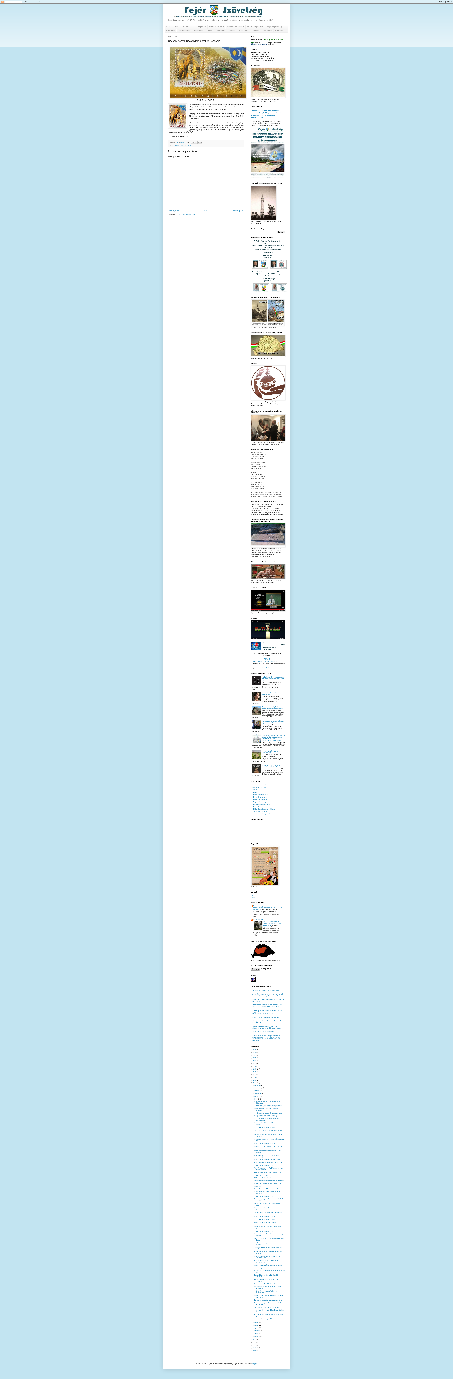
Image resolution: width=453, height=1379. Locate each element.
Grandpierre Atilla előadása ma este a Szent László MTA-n (272, 766)
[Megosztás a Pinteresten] (201, 142)
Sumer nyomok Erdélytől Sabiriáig (265, 1284)
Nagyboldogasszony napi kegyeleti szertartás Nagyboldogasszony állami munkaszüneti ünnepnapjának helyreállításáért (273, 737)
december (257, 1085)
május (256, 1325)
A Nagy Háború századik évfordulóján (266, 1116)
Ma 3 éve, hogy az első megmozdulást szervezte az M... (266, 1119)
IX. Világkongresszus (255, 27)
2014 (254, 1083)
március (257, 1331)
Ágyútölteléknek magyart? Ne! (263, 1319)
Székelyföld (188, 145)
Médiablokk (220, 30)
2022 (254, 1061)
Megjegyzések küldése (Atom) (186, 214)
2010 (254, 1348)
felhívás (264, 668)
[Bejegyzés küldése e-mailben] (188, 142)
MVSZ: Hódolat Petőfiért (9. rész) (264, 1127)
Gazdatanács (243, 30)
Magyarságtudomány (274, 27)
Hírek (168, 27)
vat (274, 661)
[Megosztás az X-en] (196, 142)
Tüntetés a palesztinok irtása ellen (265, 1268)
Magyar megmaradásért (260, 795)
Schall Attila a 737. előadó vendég (263, 1032)
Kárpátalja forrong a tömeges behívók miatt (268, 1162)
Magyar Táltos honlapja (260, 799)
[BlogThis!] (194, 142)
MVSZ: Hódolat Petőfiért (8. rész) (264, 1143)
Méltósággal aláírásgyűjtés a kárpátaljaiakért (268, 1113)
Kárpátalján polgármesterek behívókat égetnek (269, 1181)
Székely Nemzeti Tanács (260, 811)
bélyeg (182, 145)
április (256, 1328)
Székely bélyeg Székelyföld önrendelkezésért (268, 1265)
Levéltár (232, 30)
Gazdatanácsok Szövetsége (261, 787)
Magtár (254, 792)
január (256, 1336)
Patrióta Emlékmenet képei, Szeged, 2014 (267, 1172)
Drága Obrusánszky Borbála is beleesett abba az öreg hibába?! (272, 707)
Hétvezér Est (187, 27)
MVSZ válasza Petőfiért (261, 1175)
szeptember (258, 1093)
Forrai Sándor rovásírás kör (261, 785)
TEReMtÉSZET (258, 920)
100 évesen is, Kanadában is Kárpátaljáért (267, 1106)
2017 (254, 1074)
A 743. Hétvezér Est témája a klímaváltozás (266, 1017)
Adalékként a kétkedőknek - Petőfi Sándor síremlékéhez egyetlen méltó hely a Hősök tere (267, 1027)
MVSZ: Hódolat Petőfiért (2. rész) (264, 1219)
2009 (254, 1351)
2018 (254, 1072)
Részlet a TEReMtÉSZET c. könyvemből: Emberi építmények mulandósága (272, 923)
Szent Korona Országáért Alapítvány (264, 814)
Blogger (254, 1364)
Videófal (210, 30)
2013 (254, 1339)
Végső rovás (258, 1186)
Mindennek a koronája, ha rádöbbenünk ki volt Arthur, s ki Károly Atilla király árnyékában (267, 1005)
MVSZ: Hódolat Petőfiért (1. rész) (264, 1231)
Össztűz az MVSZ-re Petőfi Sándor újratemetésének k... (265, 1223)
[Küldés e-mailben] (192, 142)
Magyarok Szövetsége (259, 802)
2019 (254, 1069)
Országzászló (201, 27)
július (256, 1099)
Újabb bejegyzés (174, 211)
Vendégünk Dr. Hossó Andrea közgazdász (265, 990)
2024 (254, 1055)
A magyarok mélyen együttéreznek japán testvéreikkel (273, 722)
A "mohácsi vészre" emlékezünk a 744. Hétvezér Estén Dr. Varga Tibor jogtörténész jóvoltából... (267, 995)
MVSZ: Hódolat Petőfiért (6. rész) (264, 1165)
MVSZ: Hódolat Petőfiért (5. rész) (264, 1178)
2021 (254, 1063)
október (257, 1091)
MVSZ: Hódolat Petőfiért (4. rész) (264, 1196)
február (256, 1333)
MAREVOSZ (256, 806)
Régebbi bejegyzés (237, 211)
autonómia (176, 145)
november (257, 1088)
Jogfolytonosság (184, 30)
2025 (254, 1052)
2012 (254, 1342)
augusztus (257, 1096)
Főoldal (205, 211)
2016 (254, 1077)
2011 (254, 1345)
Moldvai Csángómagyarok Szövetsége (264, 809)
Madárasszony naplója (260, 906)
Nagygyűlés (267, 30)
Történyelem (198, 30)
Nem (254, 661)
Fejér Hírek (170, 30)
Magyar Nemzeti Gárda (259, 797)
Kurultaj (254, 790)
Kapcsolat (279, 30)
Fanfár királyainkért (216, 27)
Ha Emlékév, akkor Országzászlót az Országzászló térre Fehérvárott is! (273, 678)
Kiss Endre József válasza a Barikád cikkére (268, 1183)
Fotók (252, 895)
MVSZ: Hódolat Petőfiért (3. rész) (264, 1217)
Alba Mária (256, 30)
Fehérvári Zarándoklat (235, 27)
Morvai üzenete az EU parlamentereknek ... (268, 1189)
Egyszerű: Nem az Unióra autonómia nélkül (268, 1300)
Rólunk (176, 27)
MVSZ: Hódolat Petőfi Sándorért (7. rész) (267, 1160)
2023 (254, 1058)
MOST (268, 658)
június (256, 1322)
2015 (254, 1080)
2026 (254, 1050)
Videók (253, 897)
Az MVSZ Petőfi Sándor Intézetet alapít (266, 1307)
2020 (254, 1066)
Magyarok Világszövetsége (261, 804)
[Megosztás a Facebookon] (198, 142)
